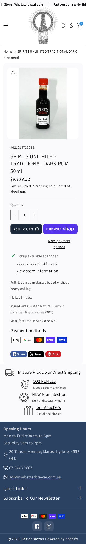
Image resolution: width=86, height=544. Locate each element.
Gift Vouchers (48, 407)
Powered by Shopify (61, 538)
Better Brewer (33, 538)
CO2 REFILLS (44, 381)
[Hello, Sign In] (71, 26)
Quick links (14, 488)
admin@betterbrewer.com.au (35, 477)
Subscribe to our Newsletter (31, 498)
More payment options (59, 243)
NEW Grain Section (49, 394)
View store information (37, 271)
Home (8, 51)
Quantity (16, 204)
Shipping (40, 185)
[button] (7, 26)
